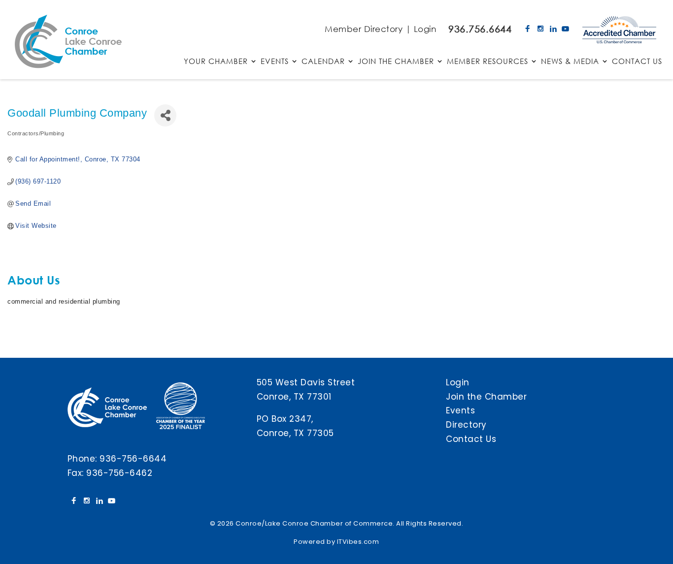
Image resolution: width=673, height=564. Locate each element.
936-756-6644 (133, 459)
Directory (466, 425)
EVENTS (275, 62)
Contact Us (471, 439)
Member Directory (364, 29)
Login (425, 29)
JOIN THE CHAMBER (396, 62)
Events (460, 410)
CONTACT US (637, 62)
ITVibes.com (358, 541)
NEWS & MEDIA (570, 62)
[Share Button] (165, 115)
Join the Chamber (486, 397)
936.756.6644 (479, 28)
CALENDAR (323, 62)
